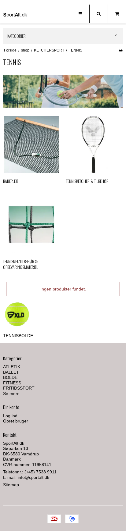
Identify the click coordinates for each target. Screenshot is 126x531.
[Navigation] (80, 14)
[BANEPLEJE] (31, 144)
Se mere (11, 393)
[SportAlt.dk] (15, 14)
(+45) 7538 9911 (40, 471)
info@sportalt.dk (33, 477)
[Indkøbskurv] (117, 14)
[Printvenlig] (120, 50)
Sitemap (11, 484)
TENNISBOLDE (18, 335)
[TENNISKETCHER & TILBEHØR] (94, 144)
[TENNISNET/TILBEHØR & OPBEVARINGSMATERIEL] (31, 224)
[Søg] (98, 14)
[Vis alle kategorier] (116, 35)
